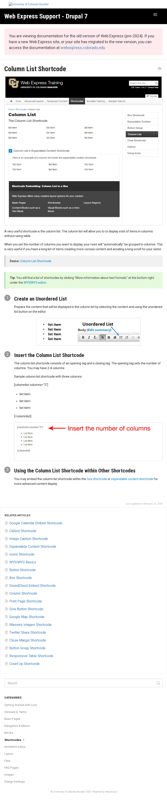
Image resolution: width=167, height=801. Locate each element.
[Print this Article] (159, 69)
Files (7, 760)
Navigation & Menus (17, 725)
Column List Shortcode (35, 261)
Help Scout (111, 791)
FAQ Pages (11, 767)
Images (9, 774)
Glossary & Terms (15, 712)
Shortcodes (13, 740)
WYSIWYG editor (35, 282)
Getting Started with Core (20, 705)
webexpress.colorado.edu (82, 47)
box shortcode (97, 479)
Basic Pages (12, 718)
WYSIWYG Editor (15, 746)
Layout (8, 753)
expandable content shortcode (132, 479)
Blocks (8, 732)
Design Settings (14, 781)
